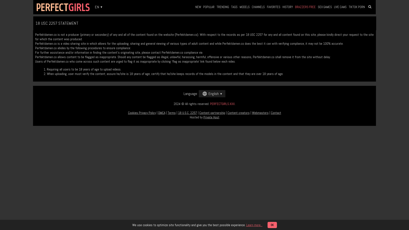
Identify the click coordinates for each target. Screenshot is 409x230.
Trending (223, 7)
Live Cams (340, 7)
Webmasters (260, 113)
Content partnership (212, 113)
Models (245, 7)
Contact (276, 113)
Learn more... (254, 225)
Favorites (273, 7)
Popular (209, 7)
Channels (258, 7)
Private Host (211, 117)
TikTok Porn (357, 7)
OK (272, 225)
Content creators (239, 113)
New (198, 7)
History (287, 7)
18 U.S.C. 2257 (187, 113)
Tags (234, 7)
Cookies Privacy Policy (142, 113)
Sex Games (325, 7)
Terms (172, 113)
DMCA (161, 113)
